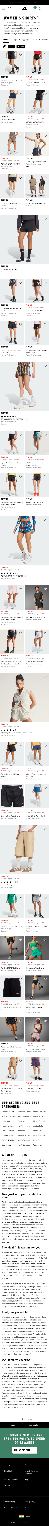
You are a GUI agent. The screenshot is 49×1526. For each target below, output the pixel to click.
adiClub (27, 1486)
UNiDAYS (7, 1486)
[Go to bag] (45, 9)
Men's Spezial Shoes (39, 1121)
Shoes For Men (8, 1112)
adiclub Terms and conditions (31, 1472)
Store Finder (8, 1471)
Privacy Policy (30, 1502)
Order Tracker (30, 1465)
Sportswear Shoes (7, 1145)
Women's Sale (39, 1136)
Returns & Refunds (11, 1479)
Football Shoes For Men (24, 1136)
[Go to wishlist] (9, 9)
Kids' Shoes (7, 1121)
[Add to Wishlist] (20, 55)
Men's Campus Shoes (39, 1112)
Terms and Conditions (12, 1508)
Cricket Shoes (7, 1136)
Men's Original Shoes (24, 1140)
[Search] (39, 9)
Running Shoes (8, 1126)
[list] (24, 40)
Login (13, 1425)
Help (26, 1479)
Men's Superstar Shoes (40, 1117)
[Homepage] (24, 9)
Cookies (28, 1508)
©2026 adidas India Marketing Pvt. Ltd (25, 1523)
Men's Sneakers (24, 1117)
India (28, 1516)
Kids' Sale (37, 1140)
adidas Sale (38, 1126)
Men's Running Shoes (24, 1126)
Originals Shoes (24, 1112)
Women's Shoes (8, 1117)
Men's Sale (37, 1131)
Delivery (7, 1465)
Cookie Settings (10, 1502)
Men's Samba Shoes (23, 1145)
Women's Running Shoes (24, 1131)
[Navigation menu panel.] (4, 9)
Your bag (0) (33, 1425)
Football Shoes (8, 1131)
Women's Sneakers (21, 1121)
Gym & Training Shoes (8, 1140)
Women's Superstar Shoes (40, 1145)
